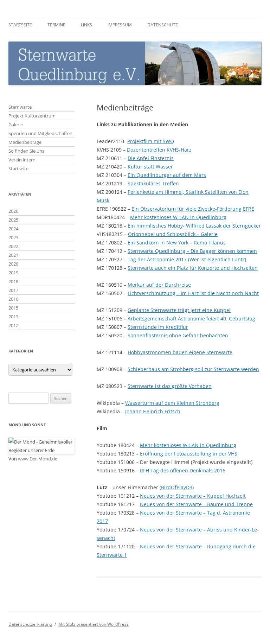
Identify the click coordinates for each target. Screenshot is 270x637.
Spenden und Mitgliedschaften (40, 133)
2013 (13, 316)
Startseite (20, 25)
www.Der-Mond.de (37, 459)
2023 (13, 237)
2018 (13, 281)
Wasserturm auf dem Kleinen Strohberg (172, 403)
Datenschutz (162, 25)
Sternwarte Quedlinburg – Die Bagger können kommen (192, 251)
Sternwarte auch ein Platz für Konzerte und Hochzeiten (193, 268)
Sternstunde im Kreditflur (158, 327)
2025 (13, 220)
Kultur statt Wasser (150, 166)
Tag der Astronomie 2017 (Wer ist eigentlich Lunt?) (187, 259)
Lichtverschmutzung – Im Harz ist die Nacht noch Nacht (193, 293)
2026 (13, 211)
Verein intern (22, 160)
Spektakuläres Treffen (153, 183)
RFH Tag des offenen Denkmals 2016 (182, 470)
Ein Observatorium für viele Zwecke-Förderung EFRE (192, 208)
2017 (13, 290)
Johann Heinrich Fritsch (152, 411)
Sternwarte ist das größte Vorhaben (170, 386)
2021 (13, 255)
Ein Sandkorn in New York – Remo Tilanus (177, 242)
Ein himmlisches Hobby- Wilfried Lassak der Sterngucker (194, 225)
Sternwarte (20, 107)
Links (86, 25)
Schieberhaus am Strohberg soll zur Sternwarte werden (193, 369)
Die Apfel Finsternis (151, 158)
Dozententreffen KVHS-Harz (159, 149)
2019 (13, 272)
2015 (13, 308)
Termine (56, 25)
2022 (13, 246)
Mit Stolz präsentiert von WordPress (93, 624)
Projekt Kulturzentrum (32, 116)
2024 (13, 228)
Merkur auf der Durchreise (159, 284)
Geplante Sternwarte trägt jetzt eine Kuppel (179, 310)
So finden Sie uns (26, 151)
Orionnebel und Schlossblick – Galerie (173, 234)
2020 (13, 264)
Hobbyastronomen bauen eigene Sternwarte (180, 352)
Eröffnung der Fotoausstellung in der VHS (188, 453)
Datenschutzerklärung (30, 624)
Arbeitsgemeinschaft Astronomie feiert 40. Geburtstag (191, 318)
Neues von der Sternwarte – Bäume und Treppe (196, 504)
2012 (13, 325)
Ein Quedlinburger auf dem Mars (167, 175)
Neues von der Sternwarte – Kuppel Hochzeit (193, 495)
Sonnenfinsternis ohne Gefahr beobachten (178, 335)
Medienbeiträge (24, 142)
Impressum (120, 25)
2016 (13, 299)
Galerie (15, 124)
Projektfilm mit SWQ (150, 141)
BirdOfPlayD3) (177, 487)
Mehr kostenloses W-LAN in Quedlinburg (178, 217)
